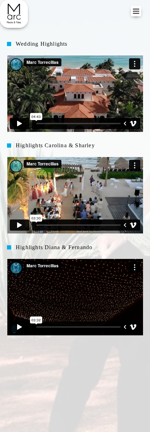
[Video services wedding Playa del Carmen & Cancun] (14, 14)
